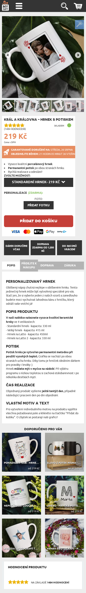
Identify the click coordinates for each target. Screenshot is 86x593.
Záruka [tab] (70, 266)
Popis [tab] (11, 266)
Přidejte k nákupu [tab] (29, 266)
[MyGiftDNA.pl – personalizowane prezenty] (5, 5)
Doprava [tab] (47, 266)
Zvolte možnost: (17, 176)
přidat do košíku (38, 220)
